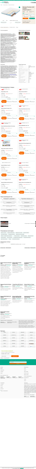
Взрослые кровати (26, 232)
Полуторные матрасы (4, 234)
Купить (25, 18)
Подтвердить (21, 468)
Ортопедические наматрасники (18, 237)
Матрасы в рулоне (3, 232)
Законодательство (26, 377)
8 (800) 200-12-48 (5, 353)
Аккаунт (25, 380)
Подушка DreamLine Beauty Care (6, 285)
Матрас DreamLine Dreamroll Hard (6, 263)
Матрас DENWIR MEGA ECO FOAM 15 (6, 297)
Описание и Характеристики (5, 27)
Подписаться (18, 363)
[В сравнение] (26, 16)
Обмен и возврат (26, 371)
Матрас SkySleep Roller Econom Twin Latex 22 (16, 297)
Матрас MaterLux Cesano (29, 284)
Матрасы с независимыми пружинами (6, 235)
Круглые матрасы (3, 237)
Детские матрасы (9, 237)
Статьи (25, 368)
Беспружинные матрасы (27, 237)
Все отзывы (2, 256)
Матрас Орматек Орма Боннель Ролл (16, 263)
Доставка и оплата (12, 27)
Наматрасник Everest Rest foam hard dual (29, 297)
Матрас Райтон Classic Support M (5, 312)
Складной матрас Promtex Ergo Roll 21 (29, 263)
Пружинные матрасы (24, 235)
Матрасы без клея (30, 235)
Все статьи (2, 242)
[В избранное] (32, 16)
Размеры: (24, 14)
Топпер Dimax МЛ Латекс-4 (17, 284)
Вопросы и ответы (26, 374)
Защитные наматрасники (10, 232)
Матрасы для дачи (17, 235)
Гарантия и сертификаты (26, 22)
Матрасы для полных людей (20, 234)
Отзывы (17, 27)
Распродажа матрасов (11, 234)
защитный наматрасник (12, 74)
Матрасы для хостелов (19, 232)
